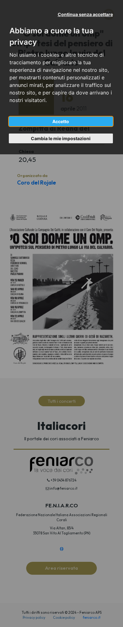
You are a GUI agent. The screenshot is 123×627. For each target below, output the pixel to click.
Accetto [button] (60, 121)
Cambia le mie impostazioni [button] (61, 138)
